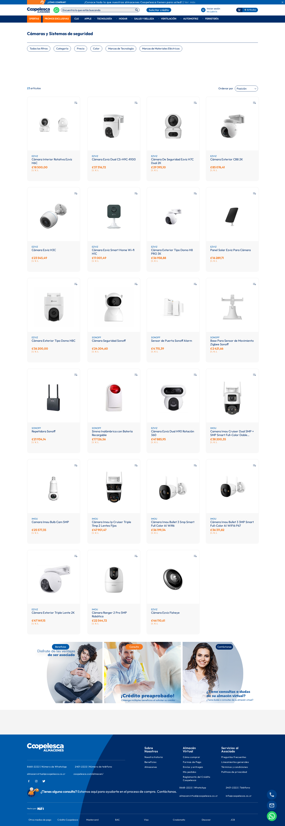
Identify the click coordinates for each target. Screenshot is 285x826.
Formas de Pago (192, 762)
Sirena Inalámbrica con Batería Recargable (112, 433)
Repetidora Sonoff (43, 431)
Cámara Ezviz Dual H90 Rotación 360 (172, 433)
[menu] (142, 19)
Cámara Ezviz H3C (44, 250)
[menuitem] (34, 19)
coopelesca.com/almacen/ (88, 773)
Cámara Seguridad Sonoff (109, 341)
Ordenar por (225, 88)
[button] (75, 103)
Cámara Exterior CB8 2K (226, 159)
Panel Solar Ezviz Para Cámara (230, 250)
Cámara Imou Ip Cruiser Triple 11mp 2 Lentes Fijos (111, 523)
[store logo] (33, 10)
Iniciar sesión (213, 8)
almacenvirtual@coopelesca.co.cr (46, 773)
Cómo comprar (191, 757)
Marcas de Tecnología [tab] (121, 48)
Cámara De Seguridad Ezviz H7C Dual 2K (172, 161)
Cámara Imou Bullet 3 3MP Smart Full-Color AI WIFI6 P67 (232, 523)
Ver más (189, 2)
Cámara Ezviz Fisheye (165, 613)
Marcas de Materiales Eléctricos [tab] (161, 48)
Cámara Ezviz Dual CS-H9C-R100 (114, 159)
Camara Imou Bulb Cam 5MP (50, 522)
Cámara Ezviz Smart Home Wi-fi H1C (113, 251)
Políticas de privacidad (234, 771)
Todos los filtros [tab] (39, 48)
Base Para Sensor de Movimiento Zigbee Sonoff (232, 342)
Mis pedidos (190, 771)
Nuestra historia (153, 757)
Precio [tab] (80, 48)
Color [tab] (96, 48)
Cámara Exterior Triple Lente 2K (53, 613)
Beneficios (150, 762)
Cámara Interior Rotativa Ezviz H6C (52, 161)
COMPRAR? (60, 2)
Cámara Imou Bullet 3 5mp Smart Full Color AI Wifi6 (172, 523)
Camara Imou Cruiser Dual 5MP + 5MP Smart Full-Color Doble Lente (232, 433)
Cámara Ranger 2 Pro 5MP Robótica (109, 614)
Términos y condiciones (234, 767)
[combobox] (100, 10)
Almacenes (150, 767)
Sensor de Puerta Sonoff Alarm (171, 341)
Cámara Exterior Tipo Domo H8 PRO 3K (172, 251)
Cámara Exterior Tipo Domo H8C (53, 341)
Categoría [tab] (62, 48)
